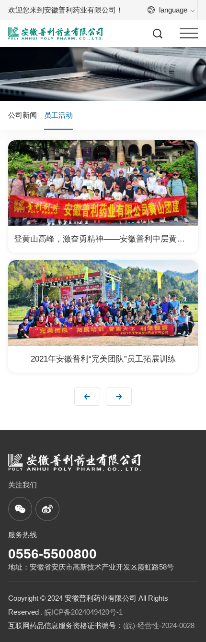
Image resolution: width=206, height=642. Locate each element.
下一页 (119, 397)
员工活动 (58, 115)
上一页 (87, 397)
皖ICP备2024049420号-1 (84, 612)
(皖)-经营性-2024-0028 (159, 625)
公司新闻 (22, 115)
